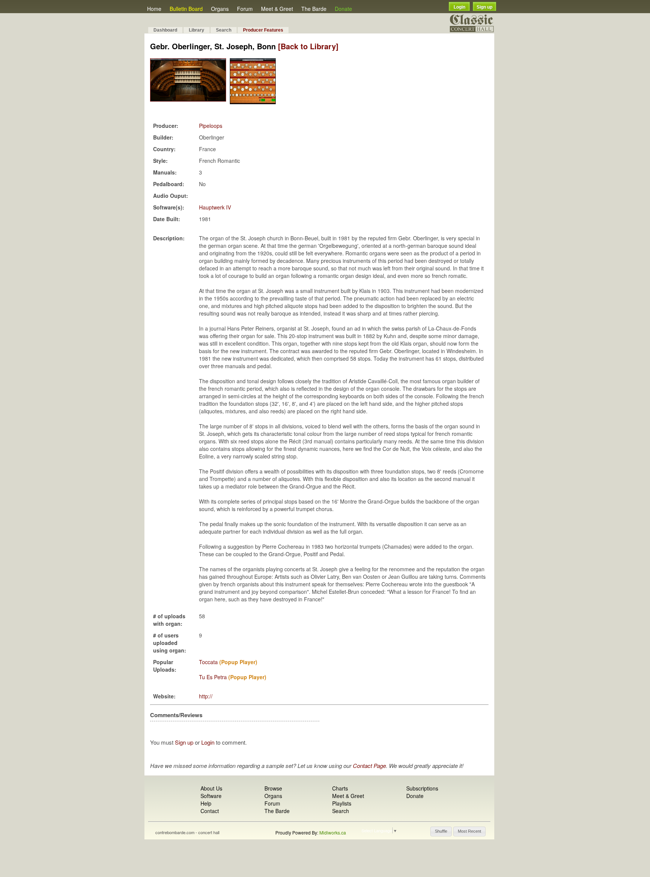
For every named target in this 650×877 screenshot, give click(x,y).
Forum (245, 8)
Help (205, 803)
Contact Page (369, 765)
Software (211, 796)
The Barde (314, 8)
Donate (343, 8)
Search (223, 30)
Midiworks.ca (332, 832)
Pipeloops (210, 125)
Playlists (341, 803)
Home (154, 8)
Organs (220, 8)
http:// (206, 696)
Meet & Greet (277, 8)
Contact (209, 811)
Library (196, 30)
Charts (340, 788)
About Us (211, 788)
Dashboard (165, 30)
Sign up (484, 7)
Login (459, 7)
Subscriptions (422, 788)
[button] (441, 831)
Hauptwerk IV (215, 207)
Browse (273, 788)
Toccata (208, 662)
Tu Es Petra (213, 677)
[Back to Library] (308, 46)
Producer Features (263, 30)
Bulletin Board (186, 8)
